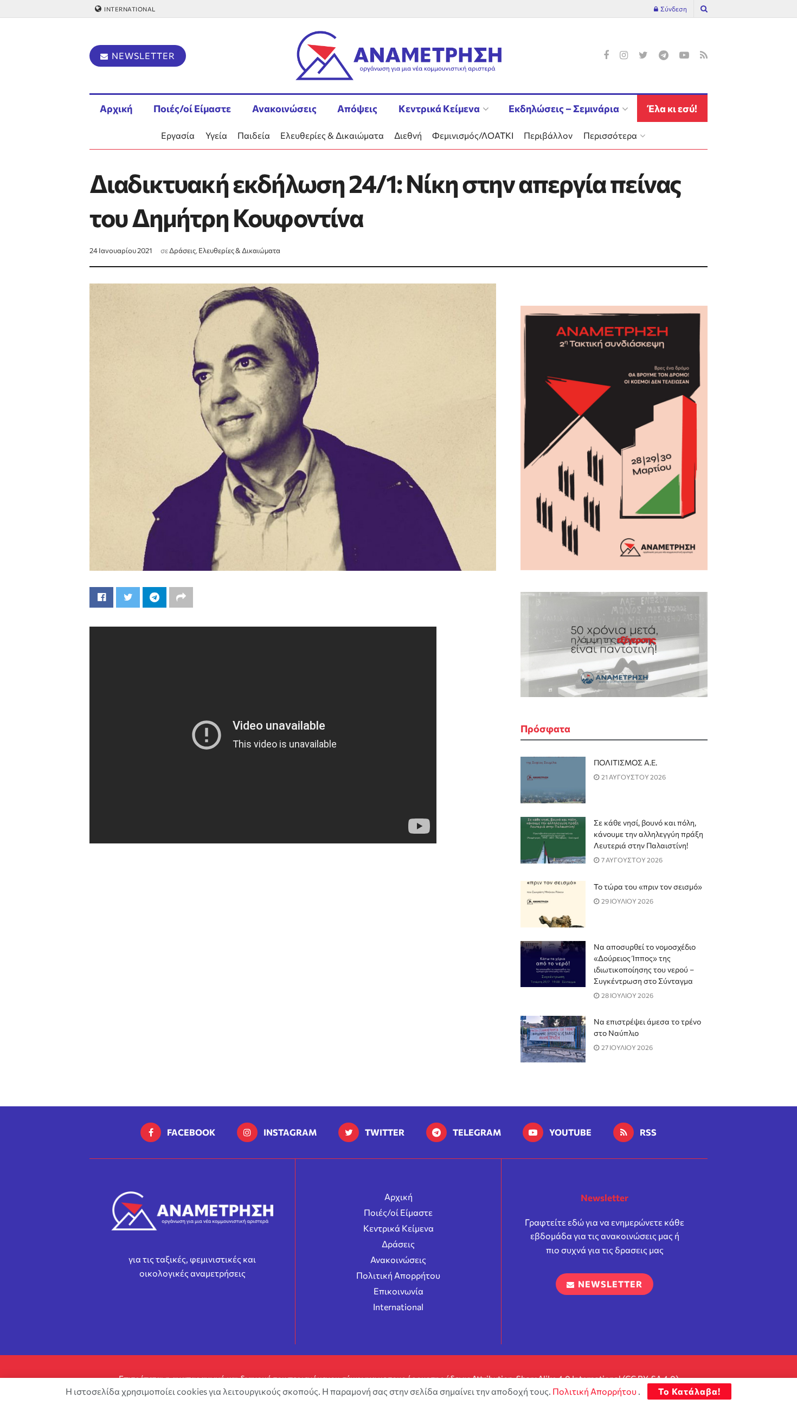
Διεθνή (408, 135)
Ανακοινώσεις (284, 108)
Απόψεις (357, 108)
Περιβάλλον (548, 135)
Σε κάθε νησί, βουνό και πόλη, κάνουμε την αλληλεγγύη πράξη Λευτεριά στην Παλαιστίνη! (648, 834)
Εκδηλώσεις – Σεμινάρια (564, 108)
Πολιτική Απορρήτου (398, 1275)
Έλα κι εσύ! (672, 108)
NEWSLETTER (142, 55)
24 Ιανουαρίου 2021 (120, 250)
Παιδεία (253, 135)
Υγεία (216, 135)
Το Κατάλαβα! (689, 1391)
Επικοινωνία (398, 1291)
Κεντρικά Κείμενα (439, 108)
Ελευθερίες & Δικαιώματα (332, 135)
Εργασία (178, 135)
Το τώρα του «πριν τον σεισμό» (648, 886)
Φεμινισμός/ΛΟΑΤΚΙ (472, 135)
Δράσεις (182, 250)
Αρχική (116, 108)
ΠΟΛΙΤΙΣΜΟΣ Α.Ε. (625, 762)
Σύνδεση (673, 8)
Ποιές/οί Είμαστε (192, 108)
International (129, 8)
